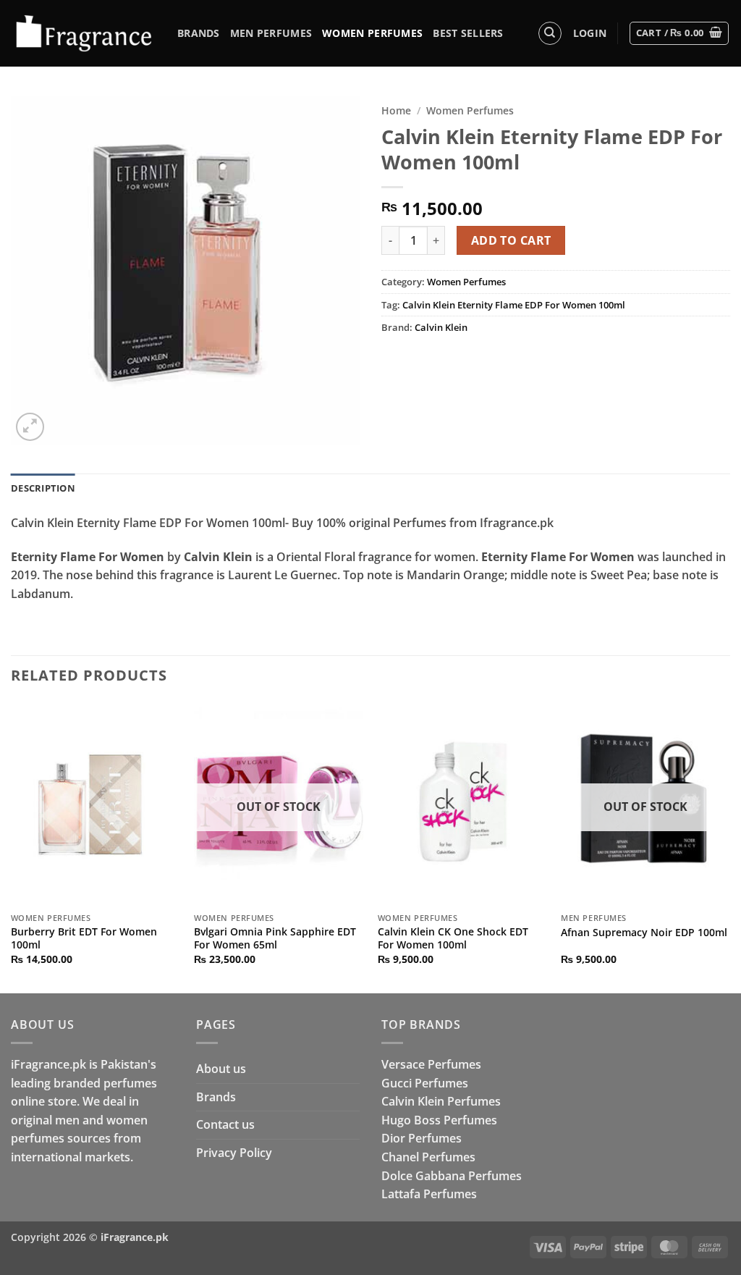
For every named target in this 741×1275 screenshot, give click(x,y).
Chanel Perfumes (428, 1157)
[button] (589, 33)
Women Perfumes (372, 33)
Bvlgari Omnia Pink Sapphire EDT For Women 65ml (275, 938)
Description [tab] (43, 488)
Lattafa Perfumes (429, 1194)
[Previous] (11, 846)
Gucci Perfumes (424, 1083)
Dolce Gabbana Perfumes (451, 1176)
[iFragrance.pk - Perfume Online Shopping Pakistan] (83, 33)
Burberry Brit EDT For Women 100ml (84, 938)
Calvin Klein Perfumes (441, 1101)
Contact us (225, 1124)
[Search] (550, 33)
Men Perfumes (271, 33)
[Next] (729, 846)
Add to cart (511, 240)
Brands (198, 33)
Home (396, 110)
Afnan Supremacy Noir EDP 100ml (644, 932)
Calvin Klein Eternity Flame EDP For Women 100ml (513, 304)
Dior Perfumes (421, 1138)
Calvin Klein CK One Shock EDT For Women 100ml (453, 938)
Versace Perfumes (431, 1064)
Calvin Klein (441, 327)
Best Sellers (468, 33)
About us (221, 1069)
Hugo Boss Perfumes (439, 1120)
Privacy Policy (234, 1153)
